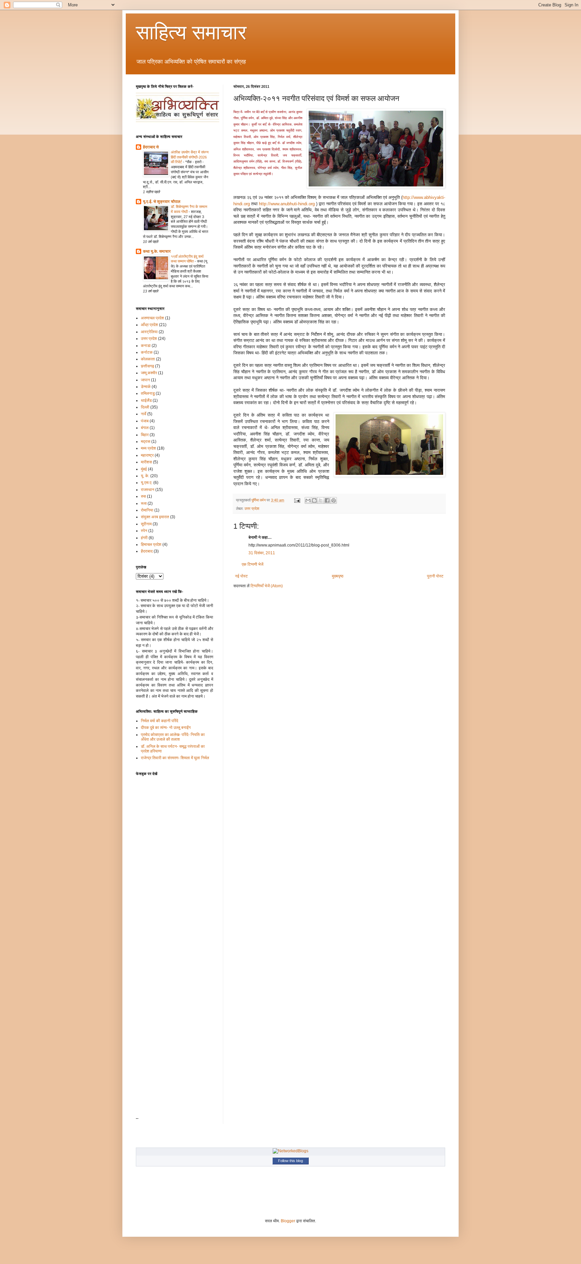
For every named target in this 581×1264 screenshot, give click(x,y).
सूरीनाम (146, 524)
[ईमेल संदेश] (297, 500)
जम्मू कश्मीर (149, 373)
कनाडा (146, 345)
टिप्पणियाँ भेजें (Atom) (266, 586)
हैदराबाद (147, 551)
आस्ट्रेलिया (149, 331)
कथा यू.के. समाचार (157, 251)
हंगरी (144, 537)
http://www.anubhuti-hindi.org (287, 203)
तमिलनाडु (148, 393)
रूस (144, 503)
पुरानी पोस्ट (435, 576)
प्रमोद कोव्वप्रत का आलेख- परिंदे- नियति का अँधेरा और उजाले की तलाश (173, 737)
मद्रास (145, 441)
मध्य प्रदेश (148, 448)
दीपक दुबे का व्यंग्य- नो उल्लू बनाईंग (166, 727)
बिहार (145, 434)
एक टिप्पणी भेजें (252, 564)
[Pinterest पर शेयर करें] (333, 500)
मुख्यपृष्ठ (337, 576)
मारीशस (146, 462)
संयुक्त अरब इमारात (155, 517)
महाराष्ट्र (147, 455)
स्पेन (144, 530)
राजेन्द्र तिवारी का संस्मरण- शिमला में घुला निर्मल (175, 758)
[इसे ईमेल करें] (308, 500)
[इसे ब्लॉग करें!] (314, 500)
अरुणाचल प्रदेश (152, 318)
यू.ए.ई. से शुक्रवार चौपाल (161, 201)
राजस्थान (147, 489)
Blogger (288, 1221)
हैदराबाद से (151, 147)
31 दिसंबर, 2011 (261, 553)
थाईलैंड (146, 400)
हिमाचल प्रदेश (151, 544)
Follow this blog (290, 1161)
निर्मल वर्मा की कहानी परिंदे (159, 720)
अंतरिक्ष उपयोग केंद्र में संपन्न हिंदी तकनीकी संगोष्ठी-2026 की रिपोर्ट (189, 157)
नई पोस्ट (241, 576)
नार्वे (143, 414)
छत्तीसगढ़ (147, 366)
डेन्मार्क (146, 386)
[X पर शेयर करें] (320, 500)
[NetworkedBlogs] (290, 1151)
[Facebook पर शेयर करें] (327, 500)
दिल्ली (145, 407)
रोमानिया (147, 510)
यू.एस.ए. (146, 482)
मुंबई (144, 469)
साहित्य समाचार (191, 32)
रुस (143, 496)
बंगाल (145, 427)
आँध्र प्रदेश (149, 324)
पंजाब (145, 421)
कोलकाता (148, 359)
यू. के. (145, 475)
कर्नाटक (147, 352)
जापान (145, 380)
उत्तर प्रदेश (251, 508)
